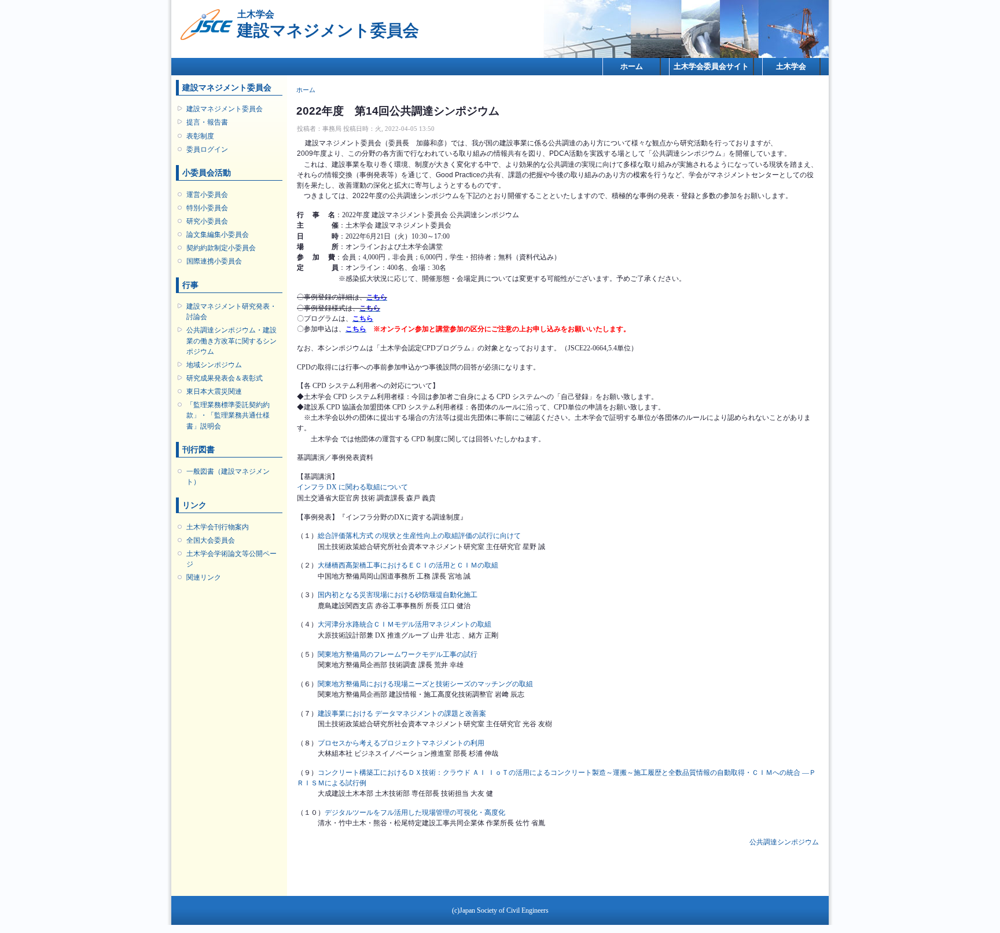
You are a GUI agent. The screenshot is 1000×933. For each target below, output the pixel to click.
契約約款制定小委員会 (221, 248)
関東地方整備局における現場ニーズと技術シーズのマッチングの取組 (425, 684)
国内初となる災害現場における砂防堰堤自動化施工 (397, 595)
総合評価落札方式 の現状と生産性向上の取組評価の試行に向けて (420, 536)
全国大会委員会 (210, 540)
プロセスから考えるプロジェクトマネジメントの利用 (401, 743)
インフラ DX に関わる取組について (352, 487)
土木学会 (791, 66)
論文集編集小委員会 (217, 234)
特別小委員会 (207, 208)
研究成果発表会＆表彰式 (224, 378)
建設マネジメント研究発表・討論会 (231, 311)
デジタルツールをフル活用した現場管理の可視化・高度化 (416, 812)
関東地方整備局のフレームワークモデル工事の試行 (398, 654)
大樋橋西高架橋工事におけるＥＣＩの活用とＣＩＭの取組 (408, 565)
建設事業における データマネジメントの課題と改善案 (402, 713)
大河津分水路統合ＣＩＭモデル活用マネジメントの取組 (404, 624)
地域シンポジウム (214, 365)
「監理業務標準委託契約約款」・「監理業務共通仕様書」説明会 (228, 415)
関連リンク (203, 577)
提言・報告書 (207, 122)
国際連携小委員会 (214, 261)
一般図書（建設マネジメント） (228, 476)
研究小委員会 (207, 221)
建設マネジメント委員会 (224, 109)
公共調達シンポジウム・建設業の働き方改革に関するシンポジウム (231, 340)
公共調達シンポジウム (784, 842)
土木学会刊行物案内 (217, 527)
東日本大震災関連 (214, 391)
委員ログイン (207, 149)
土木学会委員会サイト (711, 66)
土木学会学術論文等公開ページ (231, 559)
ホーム (631, 66)
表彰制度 (200, 136)
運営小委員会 (207, 195)
